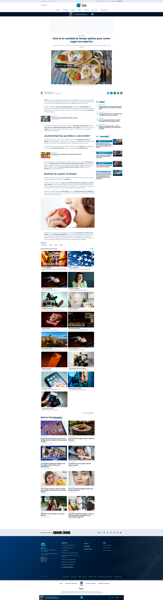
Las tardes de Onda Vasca (68, 547)
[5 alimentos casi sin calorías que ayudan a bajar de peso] (45, 155)
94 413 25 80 (45, 551)
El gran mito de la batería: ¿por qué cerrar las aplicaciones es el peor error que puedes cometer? (54, 440)
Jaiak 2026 (53, 1)
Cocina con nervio (107, 550)
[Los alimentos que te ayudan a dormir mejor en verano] (81, 453)
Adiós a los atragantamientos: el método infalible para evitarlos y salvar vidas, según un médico (110, 127)
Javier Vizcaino (106, 547)
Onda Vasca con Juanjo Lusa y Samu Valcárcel (70, 556)
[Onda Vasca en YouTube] (110, 532)
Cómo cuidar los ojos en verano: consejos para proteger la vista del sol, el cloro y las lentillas (53, 490)
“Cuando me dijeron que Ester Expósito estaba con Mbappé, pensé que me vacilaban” (110, 114)
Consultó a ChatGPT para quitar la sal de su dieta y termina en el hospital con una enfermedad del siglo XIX (81, 515)
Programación (104, 10)
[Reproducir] (92, 14)
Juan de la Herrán (107, 545)
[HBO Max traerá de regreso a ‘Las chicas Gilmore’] (54, 503)
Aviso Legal (73, 576)
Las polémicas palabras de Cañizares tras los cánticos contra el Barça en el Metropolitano (53, 465)
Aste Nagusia (44, 1)
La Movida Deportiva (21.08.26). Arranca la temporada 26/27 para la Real (104, 156)
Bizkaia (72, 10)
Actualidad (65, 10)
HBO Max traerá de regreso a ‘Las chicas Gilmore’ (52, 514)
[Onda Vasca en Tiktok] (120, 532)
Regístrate (120, 1)
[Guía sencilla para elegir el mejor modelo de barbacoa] (81, 428)
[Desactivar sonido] (113, 597)
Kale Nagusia (65, 550)
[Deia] (61, 583)
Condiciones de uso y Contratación (105, 576)
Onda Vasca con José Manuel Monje (70, 553)
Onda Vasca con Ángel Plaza (68, 564)
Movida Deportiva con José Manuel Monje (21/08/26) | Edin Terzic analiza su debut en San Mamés (104, 145)
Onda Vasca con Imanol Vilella (69, 562)
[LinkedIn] (111, 93)
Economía (101, 118)
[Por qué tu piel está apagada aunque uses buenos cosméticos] (81, 478)
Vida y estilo (54, 116)
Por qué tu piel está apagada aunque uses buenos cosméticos (80, 489)
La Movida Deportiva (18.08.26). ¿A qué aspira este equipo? (104, 166)
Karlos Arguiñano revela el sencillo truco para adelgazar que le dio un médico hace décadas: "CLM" (110, 108)
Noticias (86, 543)
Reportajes (87, 546)
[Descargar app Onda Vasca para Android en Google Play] (57, 532)
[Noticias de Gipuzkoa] (71, 583)
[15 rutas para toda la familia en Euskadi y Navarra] (45, 119)
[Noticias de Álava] (91, 583)
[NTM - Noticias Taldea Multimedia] (81, 583)
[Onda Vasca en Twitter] (104, 532)
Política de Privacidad (82, 576)
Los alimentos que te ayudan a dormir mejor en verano (79, 464)
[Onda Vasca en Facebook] (107, 532)
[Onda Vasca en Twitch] (117, 532)
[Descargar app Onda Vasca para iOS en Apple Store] (66, 532)
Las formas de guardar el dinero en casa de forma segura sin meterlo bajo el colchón (109, 120)
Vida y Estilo (94, 10)
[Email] (121, 93)
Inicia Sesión (114, 1)
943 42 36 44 (45, 555)
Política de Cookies (92, 576)
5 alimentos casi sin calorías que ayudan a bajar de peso (66, 154)
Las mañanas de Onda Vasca (80, 14)
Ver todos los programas (67, 567)
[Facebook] (114, 93)
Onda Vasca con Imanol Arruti (69, 559)
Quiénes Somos (66, 576)
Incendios (48, 1)
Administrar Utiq (118, 576)
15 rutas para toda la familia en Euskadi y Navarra (64, 118)
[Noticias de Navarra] (104, 583)
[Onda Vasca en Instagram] (114, 532)
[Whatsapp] (118, 93)
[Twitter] (108, 93)
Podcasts (58, 10)
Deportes (86, 10)
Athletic (79, 10)
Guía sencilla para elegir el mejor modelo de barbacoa (81, 439)
